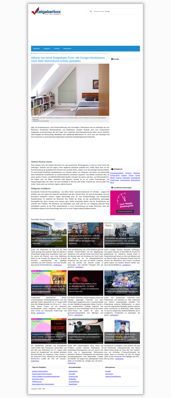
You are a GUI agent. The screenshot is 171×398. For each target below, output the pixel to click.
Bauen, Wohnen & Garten (47, 53)
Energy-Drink (115, 175)
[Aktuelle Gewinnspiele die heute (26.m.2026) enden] (125, 214)
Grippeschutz (73, 376)
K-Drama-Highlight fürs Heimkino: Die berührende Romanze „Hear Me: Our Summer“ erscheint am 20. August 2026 (121, 336)
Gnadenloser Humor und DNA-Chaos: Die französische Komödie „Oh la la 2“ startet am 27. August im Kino (48, 288)
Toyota (137, 175)
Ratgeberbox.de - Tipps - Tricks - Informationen (46, 11)
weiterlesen (57, 265)
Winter (112, 178)
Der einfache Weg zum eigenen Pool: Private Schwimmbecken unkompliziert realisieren (47, 240)
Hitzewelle (126, 178)
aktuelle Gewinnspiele (40, 371)
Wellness (136, 173)
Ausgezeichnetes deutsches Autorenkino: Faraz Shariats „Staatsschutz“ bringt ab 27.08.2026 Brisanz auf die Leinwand (48, 336)
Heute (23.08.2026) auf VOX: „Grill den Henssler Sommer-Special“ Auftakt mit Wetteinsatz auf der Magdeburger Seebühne (84, 239)
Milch (112, 182)
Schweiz (128, 173)
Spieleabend (135, 178)
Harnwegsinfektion (116, 173)
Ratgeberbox (35, 53)
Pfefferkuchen (37, 381)
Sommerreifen (125, 180)
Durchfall (72, 374)
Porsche (119, 178)
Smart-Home (114, 180)
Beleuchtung (135, 180)
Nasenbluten (73, 371)
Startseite (36, 48)
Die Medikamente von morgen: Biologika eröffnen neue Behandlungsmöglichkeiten (121, 290)
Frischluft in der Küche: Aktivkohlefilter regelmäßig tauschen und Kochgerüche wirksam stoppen (84, 336)
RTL (102, 246)
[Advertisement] (85, 31)
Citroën (131, 175)
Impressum (67, 48)
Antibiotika (72, 379)
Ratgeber (47, 48)
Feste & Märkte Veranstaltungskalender (46, 376)
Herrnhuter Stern (38, 379)
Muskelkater (73, 384)
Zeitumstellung (74, 381)
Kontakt (56, 48)
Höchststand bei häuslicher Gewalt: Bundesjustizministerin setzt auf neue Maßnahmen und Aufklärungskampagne (121, 240)
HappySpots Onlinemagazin (42, 374)
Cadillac (124, 175)
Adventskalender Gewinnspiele (43, 384)
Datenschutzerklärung (113, 376)
